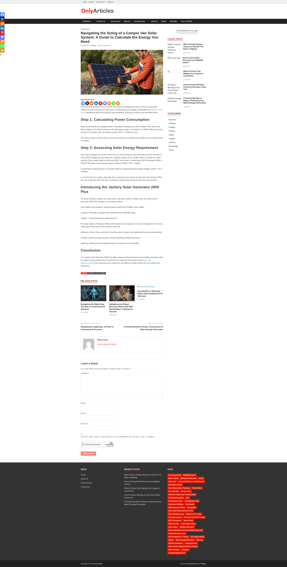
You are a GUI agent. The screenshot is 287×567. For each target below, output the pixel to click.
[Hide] (1, 55)
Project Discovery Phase (177, 533)
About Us (91, 2)
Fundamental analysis (176, 498)
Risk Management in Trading (178, 537)
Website (84, 424)
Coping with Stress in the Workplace (191, 481)
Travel (171, 150)
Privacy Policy (100, 2)
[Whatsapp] (113, 103)
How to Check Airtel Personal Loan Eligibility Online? (193, 60)
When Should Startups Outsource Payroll (183, 546)
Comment (85, 373)
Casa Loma (172, 481)
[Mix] (109, 103)
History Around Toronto (177, 507)
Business (86, 21)
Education (115, 21)
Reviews (173, 21)
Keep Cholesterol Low (176, 514)
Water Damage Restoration (185, 540)
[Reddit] (92, 103)
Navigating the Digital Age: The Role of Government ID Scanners (93, 306)
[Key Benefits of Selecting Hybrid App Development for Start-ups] (146, 287)
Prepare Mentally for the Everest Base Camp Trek (185, 530)
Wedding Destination (176, 543)
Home (85, 2)
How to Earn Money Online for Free (181, 511)
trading (171, 540)
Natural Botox (188, 520)
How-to (154, 21)
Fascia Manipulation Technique (179, 488)
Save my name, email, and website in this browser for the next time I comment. (118, 437)
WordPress (193, 564)
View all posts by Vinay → (107, 344)
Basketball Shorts (189, 475)
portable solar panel (96, 273)
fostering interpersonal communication (182, 494)
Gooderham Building (176, 504)
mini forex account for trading (194, 517)
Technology (139, 21)
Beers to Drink (173, 478)
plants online (173, 527)
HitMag (203, 564)
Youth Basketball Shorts (177, 553)
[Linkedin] (96, 103)
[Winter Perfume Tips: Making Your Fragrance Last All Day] (175, 71)
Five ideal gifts (174, 491)
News (163, 21)
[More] (118, 103)
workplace (185, 550)
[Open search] (205, 21)
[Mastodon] (105, 103)
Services (172, 142)
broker (201, 478)
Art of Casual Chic (175, 475)
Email (84, 413)
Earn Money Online (175, 485)
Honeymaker (191, 507)
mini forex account (175, 517)
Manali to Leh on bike (193, 514)
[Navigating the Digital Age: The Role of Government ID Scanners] (93, 294)
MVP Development (175, 520)
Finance (172, 131)
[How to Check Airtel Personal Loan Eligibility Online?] (174, 58)
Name (84, 403)
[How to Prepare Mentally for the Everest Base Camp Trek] (175, 85)
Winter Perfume (174, 550)
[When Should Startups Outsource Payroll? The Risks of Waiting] (175, 44)
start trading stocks (197, 537)
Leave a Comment (104, 45)
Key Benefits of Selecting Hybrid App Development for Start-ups (150, 293)
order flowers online (188, 524)
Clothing (172, 123)
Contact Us (110, 2)
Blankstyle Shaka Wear (189, 478)
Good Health (189, 504)
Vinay (94, 45)
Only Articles (98, 564)
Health (127, 21)
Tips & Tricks (186, 21)
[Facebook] (83, 103)
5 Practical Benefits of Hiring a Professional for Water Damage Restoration (194, 100)
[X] (87, 103)
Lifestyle (100, 21)
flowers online (186, 491)
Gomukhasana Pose (175, 501)
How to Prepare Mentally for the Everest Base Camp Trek (194, 87)
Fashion (172, 127)
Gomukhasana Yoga (192, 501)
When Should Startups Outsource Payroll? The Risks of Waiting (193, 46)
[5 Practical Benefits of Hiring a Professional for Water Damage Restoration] (175, 98)
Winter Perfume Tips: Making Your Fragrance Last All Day (193, 73)
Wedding (200, 540)
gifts (187, 498)
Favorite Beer (197, 488)
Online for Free (174, 524)
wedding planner (191, 543)
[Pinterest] (100, 103)
